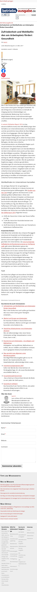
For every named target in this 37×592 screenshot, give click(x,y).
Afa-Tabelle (21, 532)
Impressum (30, 538)
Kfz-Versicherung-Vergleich (22, 555)
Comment (4, 447)
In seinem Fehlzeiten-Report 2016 (12, 124)
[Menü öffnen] (3, 14)
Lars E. (5, 42)
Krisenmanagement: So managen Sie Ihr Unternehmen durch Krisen (17, 498)
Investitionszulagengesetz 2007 (14, 366)
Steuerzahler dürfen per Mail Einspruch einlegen (12, 511)
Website (3, 440)
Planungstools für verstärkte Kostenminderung (12, 493)
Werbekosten (13, 543)
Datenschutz (30, 535)
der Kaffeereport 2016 (8, 213)
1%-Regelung (13, 559)
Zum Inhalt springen (6, 1)
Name (3, 428)
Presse (28, 530)
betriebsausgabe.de (6, 23)
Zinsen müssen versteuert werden (9, 519)
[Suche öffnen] (7, 14)
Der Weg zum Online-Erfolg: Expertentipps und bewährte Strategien (17, 495)
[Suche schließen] (17, 17)
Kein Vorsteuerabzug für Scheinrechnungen (11, 513)
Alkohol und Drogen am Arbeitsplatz (15, 318)
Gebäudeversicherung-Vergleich (22, 548)
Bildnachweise (30, 533)
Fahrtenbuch (13, 566)
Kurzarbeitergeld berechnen (13, 376)
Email (3, 434)
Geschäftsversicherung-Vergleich (22, 541)
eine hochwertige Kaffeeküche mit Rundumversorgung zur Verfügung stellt (18, 244)
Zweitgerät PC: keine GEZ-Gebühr (8, 516)
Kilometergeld (13, 551)
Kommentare (5, 78)
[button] (2, 52)
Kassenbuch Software (11, 384)
